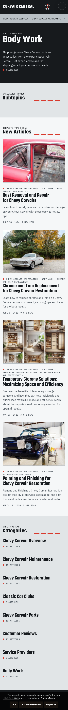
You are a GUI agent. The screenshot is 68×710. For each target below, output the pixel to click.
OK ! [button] (14, 704)
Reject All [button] (51, 704)
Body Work (13, 671)
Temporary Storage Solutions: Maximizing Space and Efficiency (33, 382)
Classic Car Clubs (18, 596)
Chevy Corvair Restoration (27, 578)
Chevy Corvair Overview (15, 19)
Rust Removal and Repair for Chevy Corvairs (26, 198)
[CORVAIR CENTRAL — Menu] (62, 6)
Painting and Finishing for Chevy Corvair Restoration (27, 481)
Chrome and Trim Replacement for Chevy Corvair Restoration (31, 288)
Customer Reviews (20, 634)
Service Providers (19, 652)
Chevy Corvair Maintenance (46, 19)
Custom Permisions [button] (31, 704)
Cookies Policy (48, 698)
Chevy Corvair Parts (21, 615)
